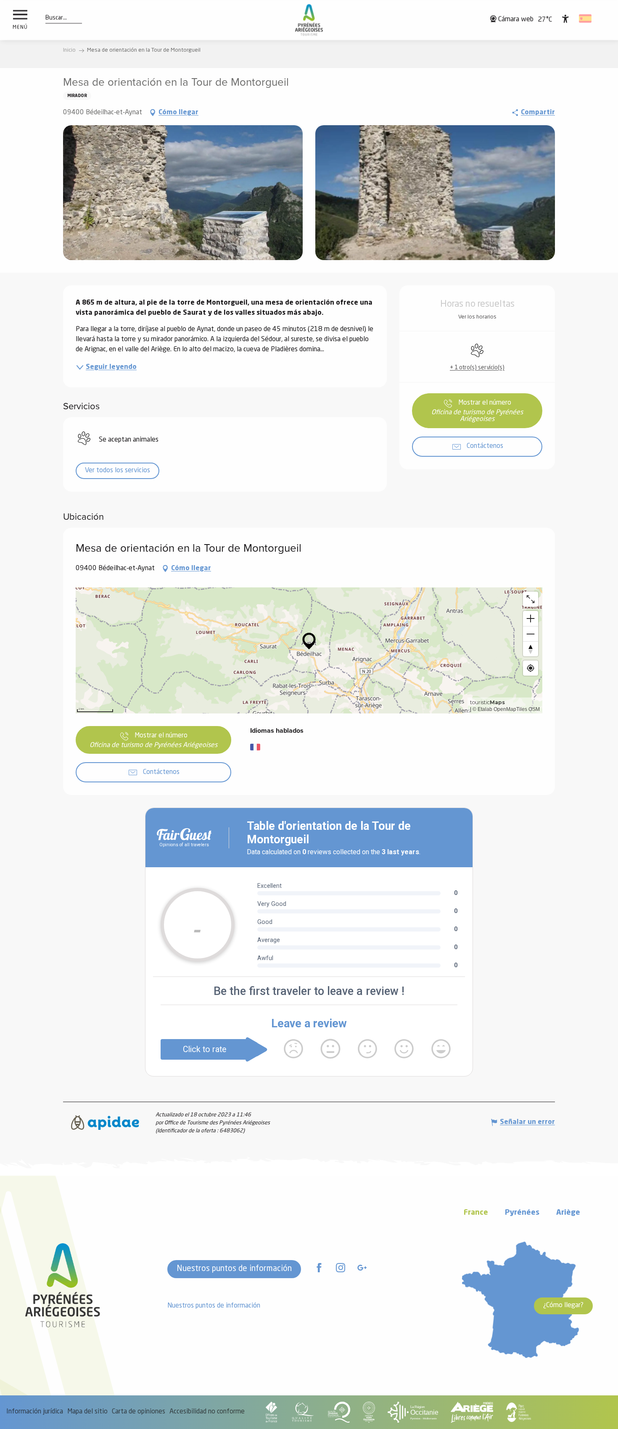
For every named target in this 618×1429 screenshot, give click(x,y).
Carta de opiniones (138, 1411)
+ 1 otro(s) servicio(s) (477, 368)
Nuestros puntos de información (234, 1269)
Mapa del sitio (87, 1411)
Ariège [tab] (568, 1212)
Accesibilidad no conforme (207, 1411)
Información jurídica (34, 1411)
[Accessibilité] (565, 18)
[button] (56, 18)
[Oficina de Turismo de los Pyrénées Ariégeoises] (309, 20)
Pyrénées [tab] (522, 1212)
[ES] (586, 18)
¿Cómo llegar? (563, 1305)
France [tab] (476, 1212)
